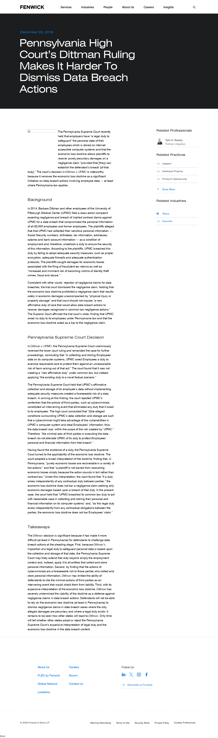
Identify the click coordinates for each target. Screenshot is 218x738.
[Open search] (194, 7)
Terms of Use (123, 722)
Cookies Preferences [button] (184, 722)
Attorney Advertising (100, 722)
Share (165, 213)
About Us (128, 7)
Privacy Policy (162, 722)
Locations (44, 692)
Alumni (73, 675)
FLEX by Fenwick (49, 675)
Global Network (47, 684)
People (107, 7)
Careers (149, 7)
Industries (87, 7)
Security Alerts (142, 722)
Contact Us (76, 684)
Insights (168, 7)
